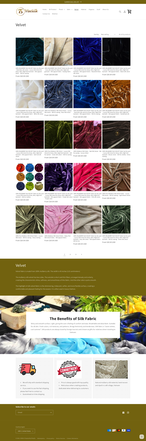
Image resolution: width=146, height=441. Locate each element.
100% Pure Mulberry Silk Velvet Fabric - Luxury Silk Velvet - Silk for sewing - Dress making (29, 236)
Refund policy (41, 438)
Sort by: (96, 34)
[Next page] (81, 254)
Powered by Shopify (30, 438)
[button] (62, 9)
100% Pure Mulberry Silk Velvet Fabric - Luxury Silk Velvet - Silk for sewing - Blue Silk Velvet (58, 111)
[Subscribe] (50, 412)
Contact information (72, 438)
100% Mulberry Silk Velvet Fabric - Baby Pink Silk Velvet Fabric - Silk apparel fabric (57, 236)
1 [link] (64, 254)
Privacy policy (50, 438)
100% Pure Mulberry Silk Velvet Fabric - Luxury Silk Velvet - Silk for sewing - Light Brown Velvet (116, 194)
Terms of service (60, 438)
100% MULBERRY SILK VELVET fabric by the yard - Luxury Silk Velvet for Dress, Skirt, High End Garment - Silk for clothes (30, 195)
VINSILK (22, 438)
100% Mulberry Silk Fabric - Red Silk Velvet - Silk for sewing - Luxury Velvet (87, 152)
